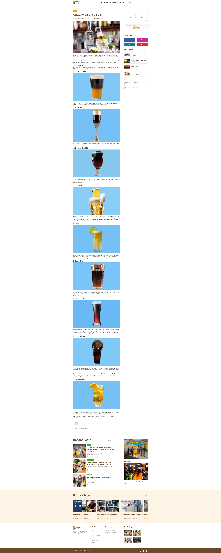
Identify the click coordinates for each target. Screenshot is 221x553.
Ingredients (100, 501)
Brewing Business (78, 501)
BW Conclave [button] (113, 2)
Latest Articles (136, 82)
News (89, 445)
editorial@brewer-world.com (110, 530)
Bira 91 (140, 85)
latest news (135, 87)
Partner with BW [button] (122, 2)
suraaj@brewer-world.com (110, 533)
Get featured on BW (96, 535)
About (101, 2)
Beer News (134, 85)
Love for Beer (90, 459)
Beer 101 (89, 474)
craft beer (127, 85)
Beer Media (127, 87)
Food (75, 11)
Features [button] (106, 2)
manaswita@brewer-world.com (110, 532)
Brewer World (128, 82)
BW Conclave (94, 533)
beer (143, 82)
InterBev (129, 2)
